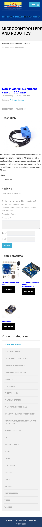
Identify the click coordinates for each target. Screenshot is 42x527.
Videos (7, 500)
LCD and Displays (11, 444)
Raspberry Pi (9, 472)
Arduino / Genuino (17, 100)
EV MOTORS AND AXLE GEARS (16, 407)
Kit (5, 437)
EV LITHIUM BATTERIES (13, 400)
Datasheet (8, 179)
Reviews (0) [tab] (21, 109)
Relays (7, 479)
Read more (8, 290)
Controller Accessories (15, 372)
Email (4, 239)
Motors (7, 451)
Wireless (8, 507)
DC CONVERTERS (10, 379)
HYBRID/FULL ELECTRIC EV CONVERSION (19, 414)
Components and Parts (14, 365)
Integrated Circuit (12, 430)
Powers (7, 458)
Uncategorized (11, 493)
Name (4, 233)
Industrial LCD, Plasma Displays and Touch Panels (20, 422)
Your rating (6, 214)
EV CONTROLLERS (11, 393)
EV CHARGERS (9, 386)
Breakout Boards (12, 351)
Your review (6, 218)
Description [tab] (7, 109)
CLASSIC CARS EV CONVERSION (16, 358)
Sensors (8, 486)
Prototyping (10, 465)
